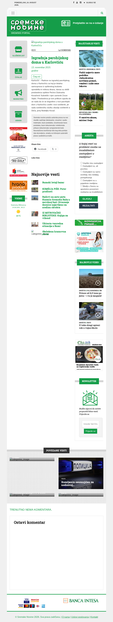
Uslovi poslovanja (80, 617)
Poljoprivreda (85, 114)
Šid (101, 291)
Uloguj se (91, 3)
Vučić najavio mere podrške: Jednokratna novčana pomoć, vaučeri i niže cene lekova (89, 79)
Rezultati (89, 206)
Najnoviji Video (89, 262)
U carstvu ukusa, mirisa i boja (88, 119)
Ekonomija (91, 69)
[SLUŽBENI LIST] (18, 49)
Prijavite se (90, 431)
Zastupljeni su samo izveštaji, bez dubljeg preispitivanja (90, 175)
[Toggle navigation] (13, 13)
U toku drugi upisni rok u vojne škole (89, 326)
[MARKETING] (18, 92)
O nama (66, 617)
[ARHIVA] (18, 114)
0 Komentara (65, 50)
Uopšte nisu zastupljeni (93, 163)
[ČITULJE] (18, 71)
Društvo (82, 69)
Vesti (33, 50)
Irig (89, 112)
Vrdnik (95, 112)
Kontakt (94, 617)
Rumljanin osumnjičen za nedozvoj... (77, 483)
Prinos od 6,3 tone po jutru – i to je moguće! (90, 294)
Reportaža (83, 112)
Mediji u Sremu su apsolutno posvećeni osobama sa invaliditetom (91, 189)
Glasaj (87, 199)
